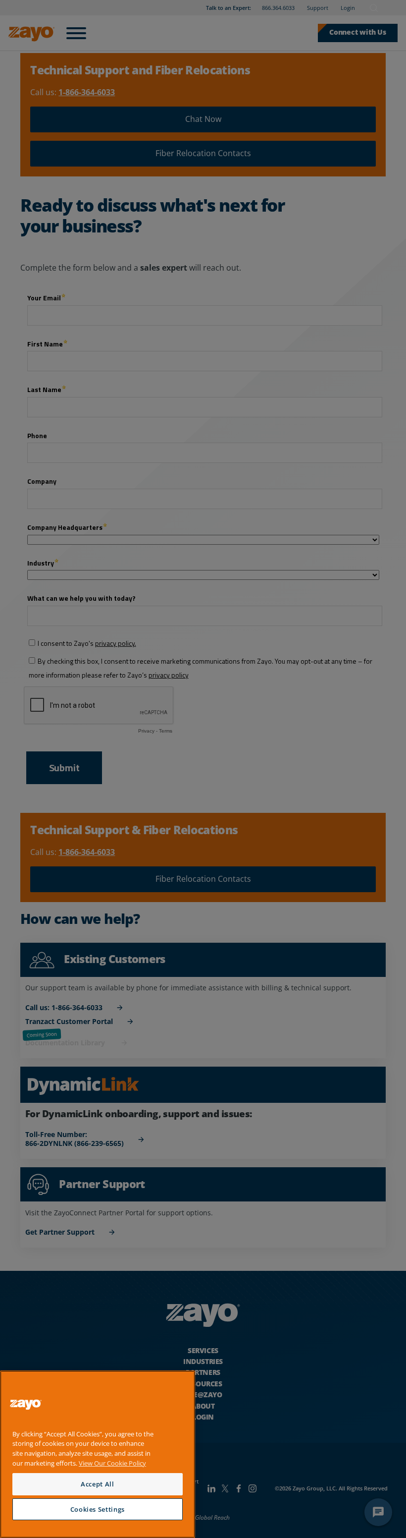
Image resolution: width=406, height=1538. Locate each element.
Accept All (97, 1484)
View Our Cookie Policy (112, 1463)
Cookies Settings (97, 1509)
